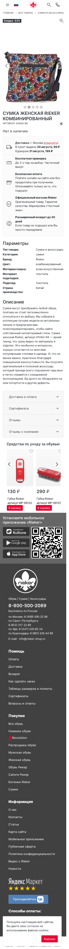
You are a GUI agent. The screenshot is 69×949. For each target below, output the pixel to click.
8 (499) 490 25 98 (35, 616)
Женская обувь (19, 760)
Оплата (13, 659)
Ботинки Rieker (19, 782)
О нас (12, 809)
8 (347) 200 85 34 (31, 629)
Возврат (14, 674)
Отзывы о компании (23, 431)
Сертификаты (19, 408)
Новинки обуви (19, 731)
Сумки (13, 789)
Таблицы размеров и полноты (30, 689)
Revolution (19, 738)
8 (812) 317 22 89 (19, 625)
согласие (33, 926)
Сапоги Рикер (18, 774)
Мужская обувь (19, 752)
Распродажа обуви (22, 745)
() (51, 143)
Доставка (15, 666)
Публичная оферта (22, 846)
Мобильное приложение (26, 839)
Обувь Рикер (17, 767)
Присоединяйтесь (25, 899)
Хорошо (49, 939)
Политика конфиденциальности (31, 854)
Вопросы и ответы (22, 703)
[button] (6, 65)
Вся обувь (15, 724)
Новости (14, 868)
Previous (9, 463)
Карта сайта (17, 832)
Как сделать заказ (21, 681)
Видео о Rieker (19, 861)
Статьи (13, 824)
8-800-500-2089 (27, 605)
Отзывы (14, 420)
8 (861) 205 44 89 (41, 633)
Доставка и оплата (23, 397)
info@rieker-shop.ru (32, 639)
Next (57, 463)
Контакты (15, 817)
